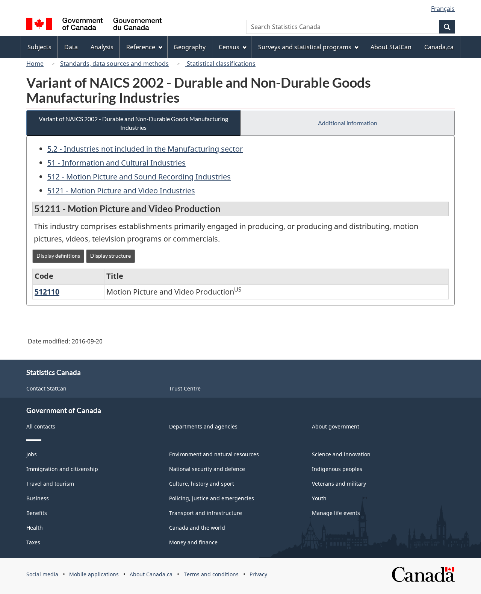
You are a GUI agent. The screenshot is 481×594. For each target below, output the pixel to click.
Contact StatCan (46, 388)
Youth (319, 498)
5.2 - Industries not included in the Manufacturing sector (145, 149)
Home (35, 63)
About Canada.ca (151, 574)
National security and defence (207, 468)
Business (37, 498)
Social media (42, 574)
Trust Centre (185, 388)
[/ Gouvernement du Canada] (94, 25)
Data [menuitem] (71, 47)
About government (335, 426)
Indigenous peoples (337, 468)
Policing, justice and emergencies (211, 498)
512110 (47, 292)
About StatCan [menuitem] (391, 47)
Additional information (347, 122)
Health (34, 527)
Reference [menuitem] (140, 47)
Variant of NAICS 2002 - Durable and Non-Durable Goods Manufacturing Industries (133, 123)
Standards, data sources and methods (114, 63)
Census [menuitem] (229, 47)
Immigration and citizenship (62, 468)
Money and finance (193, 542)
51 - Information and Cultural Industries (116, 163)
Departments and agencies (203, 426)
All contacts (40, 426)
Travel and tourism (50, 483)
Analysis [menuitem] (102, 47)
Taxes (33, 542)
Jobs (31, 454)
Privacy (258, 574)
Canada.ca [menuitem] (439, 47)
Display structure (110, 255)
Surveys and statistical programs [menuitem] (304, 47)
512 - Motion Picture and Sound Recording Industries (139, 177)
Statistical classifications (220, 63)
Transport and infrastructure (205, 513)
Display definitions (58, 255)
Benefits (36, 513)
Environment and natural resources (214, 454)
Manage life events (336, 513)
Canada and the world (197, 527)
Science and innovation (341, 454)
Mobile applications (94, 574)
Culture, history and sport (201, 483)
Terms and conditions (211, 574)
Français (443, 9)
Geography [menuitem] (190, 47)
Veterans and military (339, 483)
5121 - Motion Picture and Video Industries (121, 190)
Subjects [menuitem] (39, 47)
